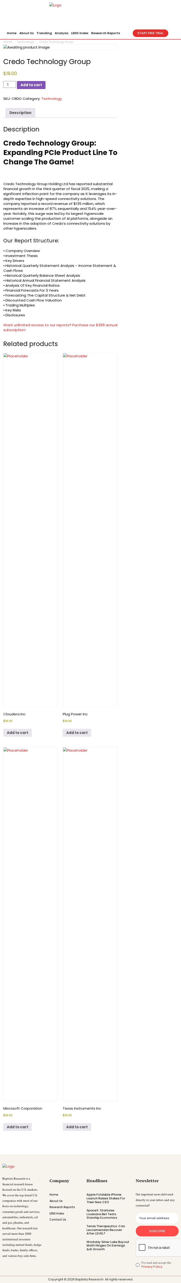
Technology (25, 42)
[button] (127, 33)
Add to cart (31, 84)
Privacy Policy (151, 1266)
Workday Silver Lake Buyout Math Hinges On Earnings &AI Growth (107, 1245)
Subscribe (157, 1231)
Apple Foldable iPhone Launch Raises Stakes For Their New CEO (105, 1198)
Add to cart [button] (17, 732)
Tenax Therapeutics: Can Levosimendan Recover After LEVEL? (105, 1230)
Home (7, 42)
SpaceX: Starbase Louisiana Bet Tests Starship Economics (101, 1214)
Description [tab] (20, 112)
